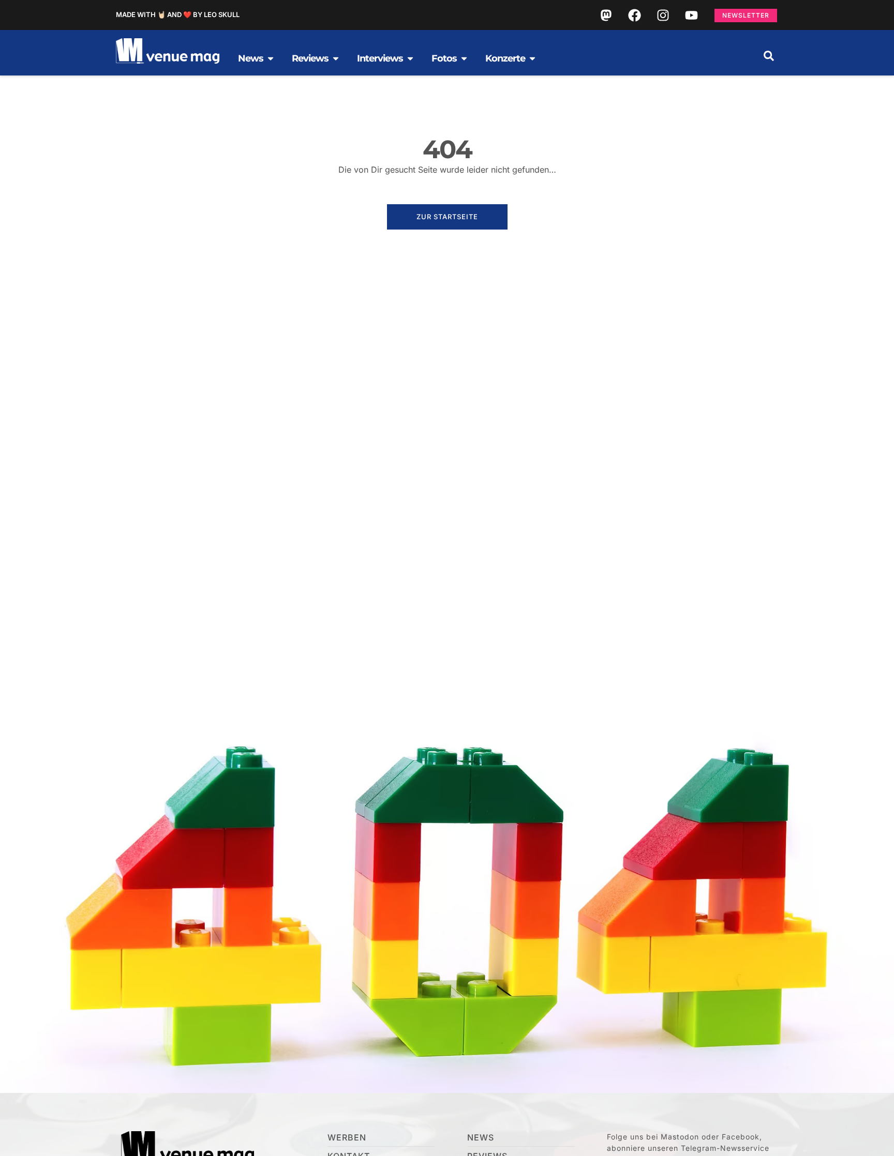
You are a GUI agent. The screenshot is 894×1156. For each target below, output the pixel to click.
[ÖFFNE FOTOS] (464, 58)
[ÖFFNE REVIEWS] (335, 58)
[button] (768, 56)
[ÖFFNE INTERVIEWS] (410, 58)
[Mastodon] (606, 15)
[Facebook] (634, 15)
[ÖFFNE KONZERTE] (532, 58)
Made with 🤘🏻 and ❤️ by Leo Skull (178, 14)
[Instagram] (663, 15)
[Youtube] (691, 15)
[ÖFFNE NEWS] (270, 58)
